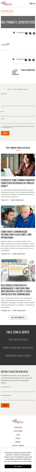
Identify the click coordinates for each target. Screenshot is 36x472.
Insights (18, 442)
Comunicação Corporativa (9, 261)
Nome (6, 387)
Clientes (18, 438)
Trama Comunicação (17, 200)
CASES (18, 434)
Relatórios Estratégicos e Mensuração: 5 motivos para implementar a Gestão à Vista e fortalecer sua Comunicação (16, 290)
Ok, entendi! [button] (18, 466)
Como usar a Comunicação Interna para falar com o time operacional (16, 234)
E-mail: (2, 118)
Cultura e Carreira (18, 445)
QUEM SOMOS (18, 427)
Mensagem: (4, 93)
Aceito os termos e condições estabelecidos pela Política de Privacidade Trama (18, 127)
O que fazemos (18, 431)
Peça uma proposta (18, 339)
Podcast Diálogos (7, 155)
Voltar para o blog (7, 11)
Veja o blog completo (17, 317)
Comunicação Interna (7, 207)
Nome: (2, 111)
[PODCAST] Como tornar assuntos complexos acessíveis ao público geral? (18, 183)
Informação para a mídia (18, 355)
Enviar (5, 133)
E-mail (6, 395)
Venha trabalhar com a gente (18, 347)
